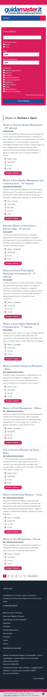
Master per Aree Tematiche (12, 613)
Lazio (15, 159)
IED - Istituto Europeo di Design (13, 372)
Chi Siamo (6, 626)
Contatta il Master (13, 173)
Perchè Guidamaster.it (11, 630)
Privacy (5, 644)
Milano (9, 249)
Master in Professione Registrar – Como (22, 494)
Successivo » (33, 576)
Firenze (10, 554)
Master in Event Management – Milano (22, 408)
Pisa (8, 201)
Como (9, 518)
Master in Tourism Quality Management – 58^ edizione (22, 126)
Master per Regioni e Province (13, 616)
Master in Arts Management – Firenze (21, 539)
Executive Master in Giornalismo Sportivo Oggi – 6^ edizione (19, 227)
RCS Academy (8, 232)
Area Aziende (7, 633)
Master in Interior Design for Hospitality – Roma (23, 367)
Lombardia (17, 249)
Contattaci (6, 637)
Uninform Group (8, 131)
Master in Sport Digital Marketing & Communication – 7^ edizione (21, 325)
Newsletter (6, 623)
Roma (9, 159)
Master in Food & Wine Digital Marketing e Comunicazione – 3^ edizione (19, 273)
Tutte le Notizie (38, 678)
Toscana (15, 201)
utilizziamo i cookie (10, 695)
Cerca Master (23, 101)
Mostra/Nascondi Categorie (35, 95)
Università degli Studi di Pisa (12, 186)
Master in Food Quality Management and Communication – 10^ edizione (23, 182)
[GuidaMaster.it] (23, 10)
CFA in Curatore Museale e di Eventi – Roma (22, 451)
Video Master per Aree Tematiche (14, 620)
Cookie (5, 640)
